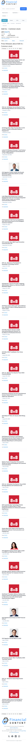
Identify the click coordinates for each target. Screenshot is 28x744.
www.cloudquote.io (14, 727)
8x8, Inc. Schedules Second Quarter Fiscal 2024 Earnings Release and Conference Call (13, 107)
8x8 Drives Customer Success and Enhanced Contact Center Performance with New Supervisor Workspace (14, 395)
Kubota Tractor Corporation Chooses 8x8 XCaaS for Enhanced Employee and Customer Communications (14, 463)
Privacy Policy (23, 730)
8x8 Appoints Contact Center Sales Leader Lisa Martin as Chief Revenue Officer (13, 551)
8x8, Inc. (5, 68)
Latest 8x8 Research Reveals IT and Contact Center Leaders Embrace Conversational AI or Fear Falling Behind (14, 151)
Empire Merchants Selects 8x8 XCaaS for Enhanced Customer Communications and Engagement (13, 530)
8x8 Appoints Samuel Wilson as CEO (11, 638)
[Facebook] (12, 736)
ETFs (17, 20)
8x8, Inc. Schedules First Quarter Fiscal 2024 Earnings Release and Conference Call (14, 484)
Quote (5, 40)
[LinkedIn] (15, 736)
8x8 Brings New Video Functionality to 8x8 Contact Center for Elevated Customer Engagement (13, 129)
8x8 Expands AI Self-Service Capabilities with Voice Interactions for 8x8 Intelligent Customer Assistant (13, 221)
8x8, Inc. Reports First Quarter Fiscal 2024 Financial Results (13, 373)
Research (22, 40)
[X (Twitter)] (8, 736)
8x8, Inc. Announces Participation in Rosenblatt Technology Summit (11, 263)
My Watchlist (15, 12)
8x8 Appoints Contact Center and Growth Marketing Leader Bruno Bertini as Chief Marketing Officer (13, 174)
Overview (4, 23)
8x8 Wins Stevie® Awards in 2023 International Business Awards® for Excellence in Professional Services (11, 331)
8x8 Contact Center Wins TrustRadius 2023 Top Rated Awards (13, 658)
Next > (20, 48)
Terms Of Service (15, 732)
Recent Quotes (5, 12)
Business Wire (6, 70)
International (18, 23)
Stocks (11, 20)
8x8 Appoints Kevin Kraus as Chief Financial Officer (13, 618)
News (8, 23)
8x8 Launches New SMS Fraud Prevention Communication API (13, 242)
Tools (23, 20)
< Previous (4, 48)
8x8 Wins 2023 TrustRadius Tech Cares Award (12, 352)
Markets (4, 20)
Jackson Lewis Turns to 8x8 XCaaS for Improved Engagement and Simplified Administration (12, 701)
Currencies (13, 23)
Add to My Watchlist (5, 38)
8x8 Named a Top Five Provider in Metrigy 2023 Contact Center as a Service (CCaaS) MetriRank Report (13, 285)
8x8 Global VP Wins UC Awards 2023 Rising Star (13, 416)
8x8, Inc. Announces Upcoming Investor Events (12, 679)
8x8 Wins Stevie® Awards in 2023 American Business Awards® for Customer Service (13, 572)
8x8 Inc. (5, 444)
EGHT (7, 32)
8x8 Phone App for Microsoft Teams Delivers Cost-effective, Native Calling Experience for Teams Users (14, 307)
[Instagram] (19, 736)
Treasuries (5, 25)
